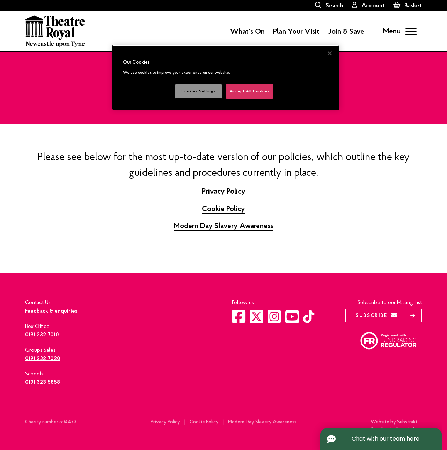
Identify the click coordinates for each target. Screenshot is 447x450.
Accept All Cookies (249, 91)
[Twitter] (256, 320)
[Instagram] (274, 320)
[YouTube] (292, 320)
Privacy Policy (224, 191)
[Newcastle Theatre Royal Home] (55, 31)
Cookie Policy (223, 208)
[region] (225, 77)
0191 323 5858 (42, 382)
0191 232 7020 (42, 358)
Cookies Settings (198, 91)
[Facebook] (239, 320)
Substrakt (407, 422)
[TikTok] (308, 319)
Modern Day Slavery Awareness (223, 225)
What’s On (247, 31)
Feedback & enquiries (51, 311)
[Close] (329, 53)
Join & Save (346, 31)
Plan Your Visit (296, 31)
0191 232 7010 (42, 334)
